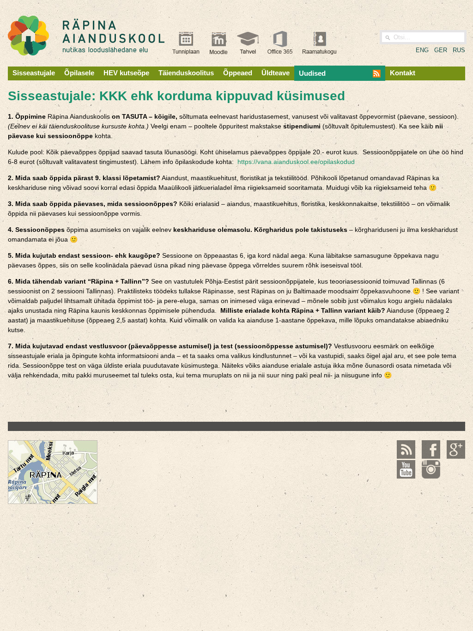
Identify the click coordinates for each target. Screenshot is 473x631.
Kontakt (402, 73)
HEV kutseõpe (126, 73)
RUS (459, 50)
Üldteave (275, 73)
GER (440, 50)
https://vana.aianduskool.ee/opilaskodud (296, 161)
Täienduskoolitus (186, 73)
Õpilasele (79, 73)
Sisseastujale (33, 73)
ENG (422, 50)
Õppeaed (237, 73)
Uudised (312, 73)
